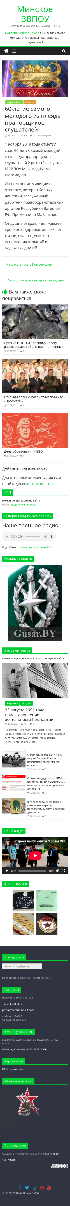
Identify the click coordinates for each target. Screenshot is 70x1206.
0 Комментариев (42, 135)
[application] (35, 855)
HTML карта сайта (13, 1069)
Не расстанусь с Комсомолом (27, 264)
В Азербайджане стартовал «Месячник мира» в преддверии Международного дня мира (46, 807)
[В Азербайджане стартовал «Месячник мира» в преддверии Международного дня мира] (13, 800)
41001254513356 (37, 1049)
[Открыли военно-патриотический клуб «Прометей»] (35, 361)
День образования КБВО (23, 451)
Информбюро (14, 102)
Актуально (12, 703)
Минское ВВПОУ (35, 13)
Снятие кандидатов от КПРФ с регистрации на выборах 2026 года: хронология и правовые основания (46, 783)
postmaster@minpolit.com (18, 1010)
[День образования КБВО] (35, 415)
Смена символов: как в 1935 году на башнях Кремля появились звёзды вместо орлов (44, 760)
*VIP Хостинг (10, 1159)
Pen (26, 135)
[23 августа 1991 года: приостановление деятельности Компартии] (35, 665)
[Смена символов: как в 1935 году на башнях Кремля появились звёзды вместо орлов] (13, 753)
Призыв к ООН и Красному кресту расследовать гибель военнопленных (33, 345)
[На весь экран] (63, 871)
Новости (29, 102)
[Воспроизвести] (7, 871)
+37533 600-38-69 (12, 1004)
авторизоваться (40, 483)
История (26, 703)
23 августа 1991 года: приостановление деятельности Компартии (29, 714)
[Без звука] (57, 871)
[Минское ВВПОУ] (6, 51)
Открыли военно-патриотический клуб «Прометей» (34, 399)
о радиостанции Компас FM (34, 547)
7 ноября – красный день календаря (37, 280)
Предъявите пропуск (23, 504)
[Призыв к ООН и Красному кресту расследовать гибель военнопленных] (35, 307)
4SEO (56, 1153)
